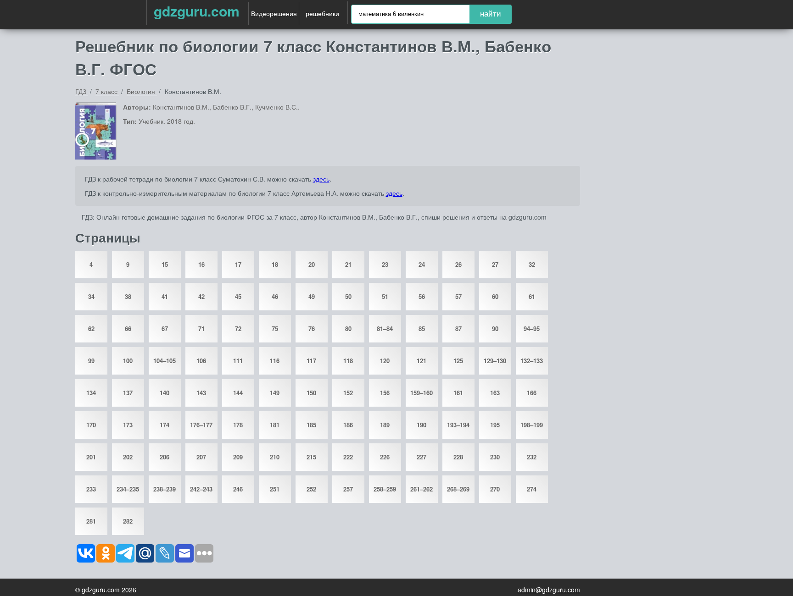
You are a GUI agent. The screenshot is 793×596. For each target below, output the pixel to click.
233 (91, 489)
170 (91, 424)
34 (91, 296)
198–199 (531, 424)
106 (201, 360)
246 (238, 489)
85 (422, 328)
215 (311, 457)
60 (495, 296)
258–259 (385, 489)
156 (385, 392)
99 (91, 360)
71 (201, 328)
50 (348, 296)
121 (421, 360)
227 (421, 457)
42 (201, 296)
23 (385, 264)
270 (495, 489)
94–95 (532, 328)
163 (495, 392)
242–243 (201, 489)
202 (128, 457)
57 (458, 296)
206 (164, 457)
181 (274, 424)
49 (311, 296)
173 (128, 424)
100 (128, 360)
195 (495, 424)
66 (128, 328)
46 (275, 296)
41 (165, 296)
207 (201, 457)
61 (532, 296)
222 (348, 457)
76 (311, 328)
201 (91, 457)
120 (385, 360)
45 (238, 296)
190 (421, 424)
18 (275, 264)
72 (238, 328)
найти (490, 14)
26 (458, 264)
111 (238, 360)
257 (348, 489)
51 (385, 296)
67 (165, 328)
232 (531, 457)
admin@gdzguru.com (549, 589)
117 (311, 360)
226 (385, 457)
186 (348, 424)
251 (274, 489)
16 (201, 264)
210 (274, 457)
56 (422, 296)
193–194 (458, 424)
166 (531, 392)
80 (348, 328)
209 (238, 457)
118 (348, 360)
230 (495, 457)
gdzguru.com (197, 11)
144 (238, 392)
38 (128, 296)
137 (128, 392)
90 (495, 328)
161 (458, 392)
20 (311, 264)
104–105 (164, 360)
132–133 (531, 360)
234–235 (128, 489)
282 (128, 521)
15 (165, 264)
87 (458, 328)
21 (348, 264)
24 (422, 264)
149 (274, 392)
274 (531, 489)
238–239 (164, 489)
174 (164, 424)
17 (238, 264)
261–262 (421, 489)
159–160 (421, 392)
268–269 (458, 489)
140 (164, 392)
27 (495, 264)
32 (532, 264)
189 (385, 424)
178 (238, 424)
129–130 (495, 360)
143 (201, 392)
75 (275, 328)
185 (311, 424)
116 (274, 360)
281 (91, 521)
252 (311, 489)
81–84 (385, 328)
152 (348, 392)
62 (91, 328)
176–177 (201, 424)
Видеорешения (274, 13)
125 (458, 360)
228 (458, 457)
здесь (321, 178)
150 (311, 392)
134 (91, 392)
